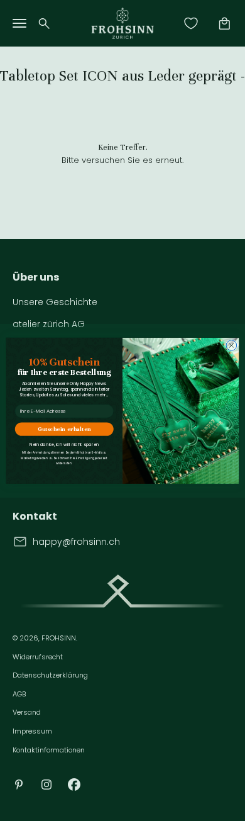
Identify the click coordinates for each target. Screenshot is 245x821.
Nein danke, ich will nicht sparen (64, 444)
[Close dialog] (231, 345)
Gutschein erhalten (64, 428)
